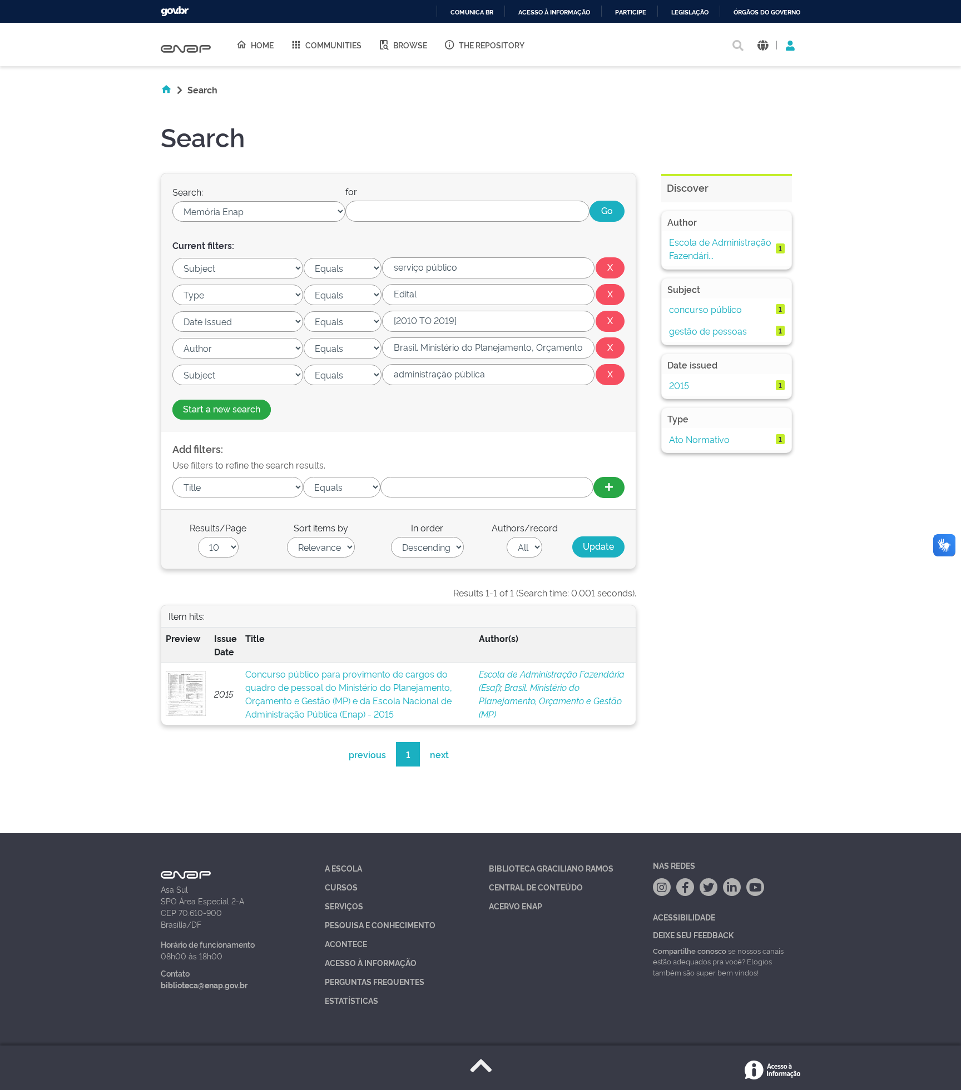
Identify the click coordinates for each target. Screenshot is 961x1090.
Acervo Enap (515, 905)
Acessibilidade (684, 917)
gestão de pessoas (708, 331)
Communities (333, 44)
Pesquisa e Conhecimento (380, 924)
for (351, 191)
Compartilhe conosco (689, 950)
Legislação (690, 12)
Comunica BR (471, 12)
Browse (410, 44)
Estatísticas (351, 1000)
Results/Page (218, 527)
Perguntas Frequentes (374, 981)
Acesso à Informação (371, 962)
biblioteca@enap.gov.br (204, 984)
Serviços (344, 905)
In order (427, 527)
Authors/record (525, 527)
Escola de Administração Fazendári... (720, 248)
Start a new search (221, 408)
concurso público (705, 309)
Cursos (341, 887)
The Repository (491, 44)
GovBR (175, 11)
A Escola (343, 868)
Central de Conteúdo (536, 887)
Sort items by (321, 527)
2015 (679, 385)
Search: (187, 192)
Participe (630, 12)
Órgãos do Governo (767, 12)
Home (262, 44)
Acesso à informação (554, 12)
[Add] (609, 487)
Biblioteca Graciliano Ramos (551, 868)
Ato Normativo (699, 439)
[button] (763, 45)
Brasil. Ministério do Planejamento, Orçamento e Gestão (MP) (550, 700)
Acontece (346, 943)
